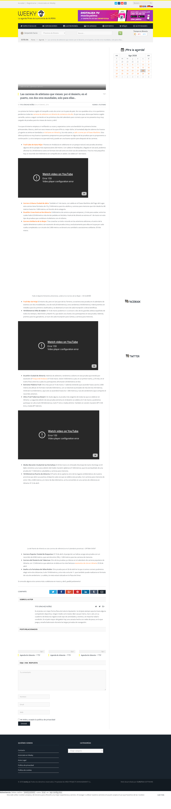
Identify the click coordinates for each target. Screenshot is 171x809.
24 (117, 74)
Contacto (21, 750)
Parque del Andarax (39, 379)
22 (143, 71)
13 (132, 68)
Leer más (160, 795)
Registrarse (31, 3)
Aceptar (151, 795)
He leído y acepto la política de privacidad (37, 719)
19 (127, 71)
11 (122, 68)
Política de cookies (25, 770)
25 (122, 74)
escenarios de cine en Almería (86, 563)
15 (143, 68)
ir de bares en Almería (52, 132)
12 (127, 68)
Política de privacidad (26, 765)
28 (122, 61)
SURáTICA (140, 782)
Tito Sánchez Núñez (27, 105)
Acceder (21, 3)
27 (117, 61)
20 (132, 71)
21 (138, 71)
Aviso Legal (22, 760)
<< (117, 55)
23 (148, 71)
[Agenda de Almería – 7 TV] (31, 643)
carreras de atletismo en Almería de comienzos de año (53, 114)
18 (122, 71)
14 (138, 68)
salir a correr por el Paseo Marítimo (87, 132)
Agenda (95, 105)
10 (117, 68)
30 (132, 61)
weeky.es (27, 782)
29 (127, 61)
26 (127, 74)
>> (148, 55)
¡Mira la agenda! (134, 50)
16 (148, 68)
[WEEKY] (37, 14)
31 (138, 61)
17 (117, 71)
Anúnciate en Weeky (46, 3)
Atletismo (102, 105)
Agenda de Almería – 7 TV (30, 655)
